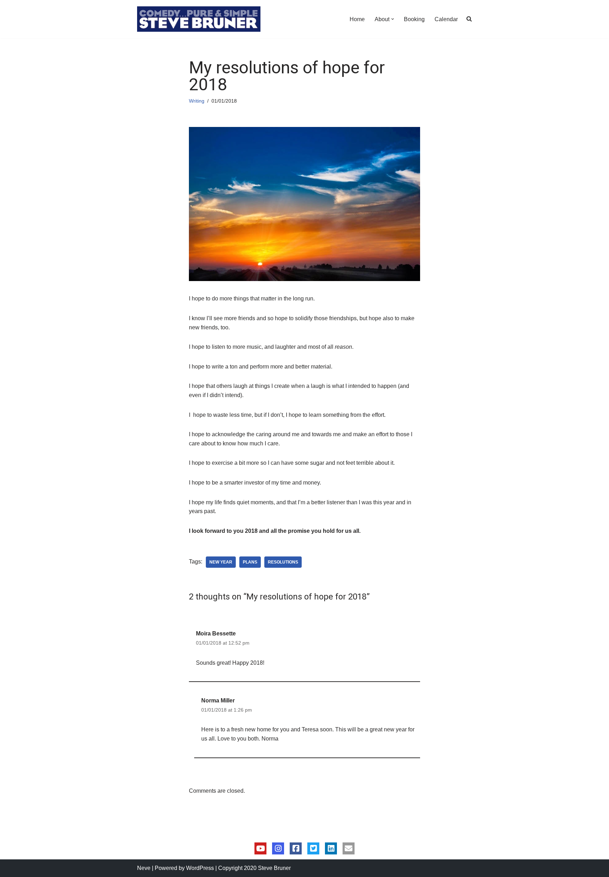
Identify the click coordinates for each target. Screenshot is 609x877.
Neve (143, 868)
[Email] (349, 848)
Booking (414, 19)
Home (357, 19)
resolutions (283, 562)
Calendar (446, 19)
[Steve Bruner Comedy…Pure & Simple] (198, 19)
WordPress (200, 868)
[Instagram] (278, 848)
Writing (196, 101)
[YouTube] (260, 848)
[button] (392, 19)
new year (220, 562)
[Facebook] (296, 848)
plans (250, 562)
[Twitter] (313, 848)
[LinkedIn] (331, 848)
